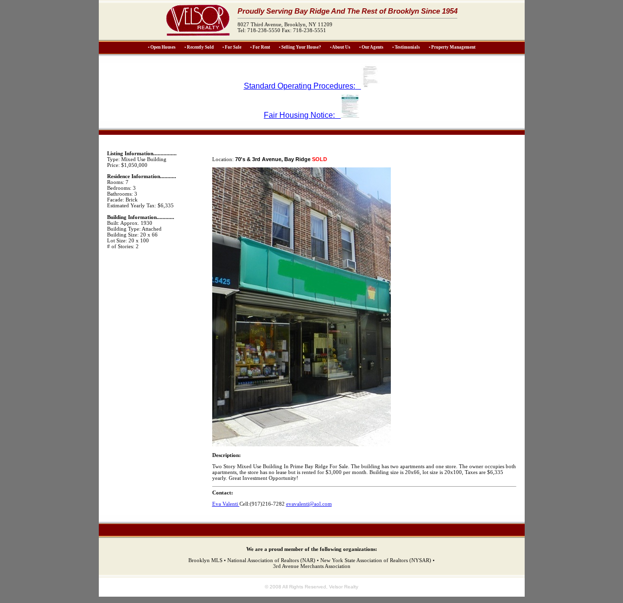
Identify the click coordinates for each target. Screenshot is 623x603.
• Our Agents (371, 47)
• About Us (340, 47)
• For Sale (231, 47)
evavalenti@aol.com (309, 504)
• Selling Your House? (300, 47)
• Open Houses (162, 47)
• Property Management (452, 47)
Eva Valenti (225, 504)
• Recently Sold (199, 47)
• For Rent (260, 47)
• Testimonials (406, 47)
